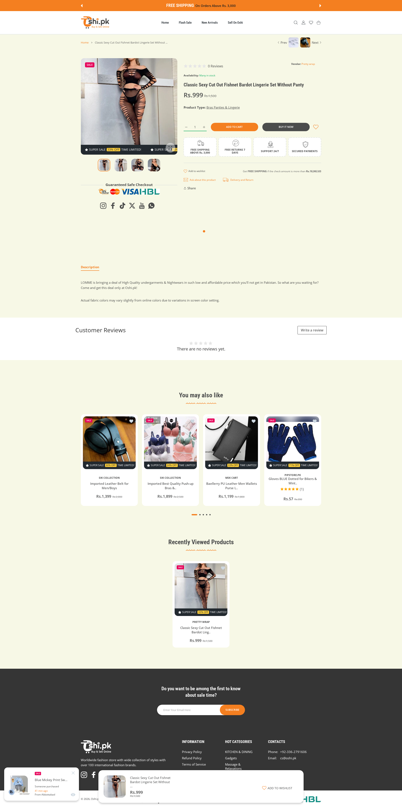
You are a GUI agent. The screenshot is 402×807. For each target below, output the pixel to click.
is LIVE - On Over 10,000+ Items (259, 6)
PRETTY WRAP (201, 622)
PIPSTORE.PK (293, 475)
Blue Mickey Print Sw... (51, 780)
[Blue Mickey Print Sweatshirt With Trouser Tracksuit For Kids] (19, 784)
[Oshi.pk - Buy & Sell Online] (95, 22)
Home (85, 42)
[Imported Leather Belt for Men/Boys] (109, 442)
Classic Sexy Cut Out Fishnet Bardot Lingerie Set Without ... (150, 782)
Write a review (312, 330)
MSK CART (231, 477)
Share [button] (191, 188)
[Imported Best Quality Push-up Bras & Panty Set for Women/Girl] (170, 442)
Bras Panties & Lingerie (223, 107)
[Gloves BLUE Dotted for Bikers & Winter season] (292, 442)
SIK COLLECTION (109, 477)
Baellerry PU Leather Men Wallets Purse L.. (231, 485)
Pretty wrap (308, 64)
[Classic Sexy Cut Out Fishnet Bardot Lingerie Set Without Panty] (201, 589)
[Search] (296, 23)
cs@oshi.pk (288, 758)
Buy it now (286, 127)
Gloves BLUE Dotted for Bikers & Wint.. (293, 481)
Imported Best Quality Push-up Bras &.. (170, 485)
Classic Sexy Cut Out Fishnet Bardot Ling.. (201, 630)
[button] (81, 5)
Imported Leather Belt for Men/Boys (109, 485)
